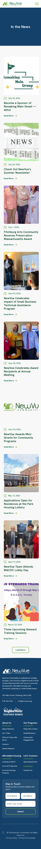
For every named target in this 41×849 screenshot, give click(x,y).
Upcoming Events (30, 762)
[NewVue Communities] (12, 4)
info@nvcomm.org (25, 701)
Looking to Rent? (8, 762)
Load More (20, 650)
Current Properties (9, 766)
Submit (20, 811)
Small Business (29, 733)
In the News (28, 766)
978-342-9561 (7, 701)
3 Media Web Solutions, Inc (3, 832)
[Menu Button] (37, 4)
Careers (5, 744)
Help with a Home (31, 729)
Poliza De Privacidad (27, 838)
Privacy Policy (12, 838)
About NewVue (8, 729)
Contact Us (28, 770)
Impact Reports (8, 748)
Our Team (6, 733)
